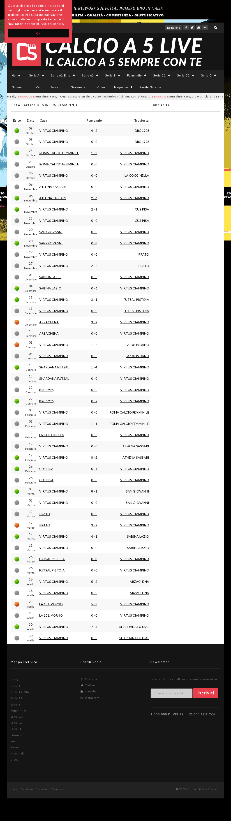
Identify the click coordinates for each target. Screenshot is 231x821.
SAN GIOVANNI (50, 232)
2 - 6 (94, 198)
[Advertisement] (185, 292)
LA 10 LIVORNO (137, 345)
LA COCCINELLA (137, 175)
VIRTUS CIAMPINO (53, 130)
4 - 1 (94, 536)
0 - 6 (94, 288)
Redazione (173, 27)
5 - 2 (94, 581)
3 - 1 (94, 299)
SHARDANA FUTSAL (54, 367)
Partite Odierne (150, 87)
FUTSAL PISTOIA (136, 299)
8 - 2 (94, 457)
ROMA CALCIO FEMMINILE (59, 153)
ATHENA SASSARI (52, 187)
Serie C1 (159, 75)
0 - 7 (94, 401)
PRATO (143, 254)
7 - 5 (94, 627)
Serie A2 (88, 75)
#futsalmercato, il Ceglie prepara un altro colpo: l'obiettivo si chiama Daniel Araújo (73, 96)
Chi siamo (27, 789)
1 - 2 (94, 153)
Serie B (110, 75)
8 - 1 (94, 491)
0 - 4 (94, 469)
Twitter (89, 685)
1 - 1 (94, 424)
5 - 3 (94, 604)
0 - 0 (94, 141)
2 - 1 (94, 209)
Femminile (134, 75)
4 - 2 (94, 130)
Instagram (91, 697)
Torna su (57, 789)
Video (101, 87)
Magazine (121, 87)
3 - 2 (94, 322)
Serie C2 (183, 75)
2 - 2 (94, 266)
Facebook (90, 679)
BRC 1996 (142, 130)
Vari (39, 87)
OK (38, 33)
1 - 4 (94, 367)
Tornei (55, 87)
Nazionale (78, 87)
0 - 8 (94, 243)
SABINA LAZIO (50, 277)
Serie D (206, 75)
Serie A (34, 75)
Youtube (90, 691)
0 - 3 (94, 559)
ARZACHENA (49, 322)
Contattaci (42, 789)
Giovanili (18, 87)
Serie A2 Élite (60, 75)
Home (16, 75)
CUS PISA (142, 209)
